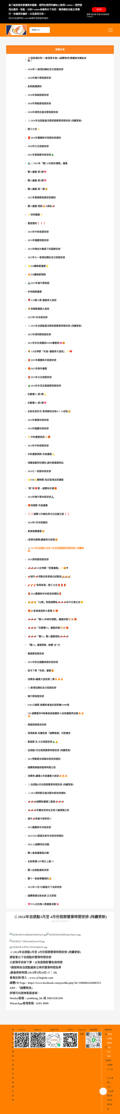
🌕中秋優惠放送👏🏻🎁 (39, 437)
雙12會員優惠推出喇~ (39, 853)
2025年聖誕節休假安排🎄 (41, 154)
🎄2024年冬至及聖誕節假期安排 (44, 385)
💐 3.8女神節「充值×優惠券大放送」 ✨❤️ (50, 351)
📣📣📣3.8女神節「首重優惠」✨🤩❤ (48, 568)
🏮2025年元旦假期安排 (40, 377)
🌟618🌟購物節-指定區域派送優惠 (46, 479)
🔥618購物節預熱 (37, 274)
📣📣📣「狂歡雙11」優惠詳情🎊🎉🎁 (48, 628)
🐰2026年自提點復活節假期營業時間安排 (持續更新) (55, 120)
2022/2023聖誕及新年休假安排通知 (45, 836)
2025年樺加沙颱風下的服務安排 (44, 249)
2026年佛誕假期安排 (38, 95)
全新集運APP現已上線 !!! (41, 861)
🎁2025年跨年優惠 (37, 368)
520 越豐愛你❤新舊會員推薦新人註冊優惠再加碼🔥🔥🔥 (56, 714)
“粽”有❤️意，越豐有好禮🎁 (42, 488)
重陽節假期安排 (36, 653)
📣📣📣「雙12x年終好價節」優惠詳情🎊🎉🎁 (52, 619)
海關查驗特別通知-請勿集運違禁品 (46, 463)
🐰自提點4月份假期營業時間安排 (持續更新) (51, 784)
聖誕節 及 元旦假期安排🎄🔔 (43, 742)
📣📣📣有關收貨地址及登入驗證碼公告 (48, 810)
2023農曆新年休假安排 (39, 827)
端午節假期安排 (36, 696)
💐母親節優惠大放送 (38, 309)
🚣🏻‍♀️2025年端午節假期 (38, 283)
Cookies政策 (28, 18)
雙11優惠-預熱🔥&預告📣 (41, 206)
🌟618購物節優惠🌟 (38, 266)
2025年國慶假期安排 (38, 240)
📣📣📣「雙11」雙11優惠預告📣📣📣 (48, 636)
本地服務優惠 (35, 291)
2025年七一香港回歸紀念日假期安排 (46, 257)
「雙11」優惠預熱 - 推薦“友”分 (44, 645)
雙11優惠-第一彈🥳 (38, 189)
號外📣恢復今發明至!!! (40, 818)
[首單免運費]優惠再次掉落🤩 (43, 539)
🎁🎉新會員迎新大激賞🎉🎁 (43, 611)
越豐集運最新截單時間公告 (42, 767)
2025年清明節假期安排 (39, 334)
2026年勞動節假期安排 (39, 103)
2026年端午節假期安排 (39, 78)
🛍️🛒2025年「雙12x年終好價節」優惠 (47, 163)
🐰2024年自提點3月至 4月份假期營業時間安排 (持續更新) (56, 549)
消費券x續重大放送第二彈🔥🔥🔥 (45, 679)
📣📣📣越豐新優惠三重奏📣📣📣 (46, 801)
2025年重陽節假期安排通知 (42, 197)
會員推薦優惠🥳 (36, 531)
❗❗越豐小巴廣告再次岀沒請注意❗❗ (49, 514)
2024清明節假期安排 (38, 559)
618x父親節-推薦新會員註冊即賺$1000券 (48, 705)
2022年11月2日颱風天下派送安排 (45, 887)
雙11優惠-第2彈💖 (37, 180)
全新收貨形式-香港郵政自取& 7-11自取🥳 (49, 411)
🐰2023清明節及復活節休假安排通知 (47, 793)
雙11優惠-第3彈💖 (37, 172)
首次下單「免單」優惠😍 (41, 670)
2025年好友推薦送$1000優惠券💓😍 (46, 343)
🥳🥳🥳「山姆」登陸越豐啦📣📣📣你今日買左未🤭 (55, 602)
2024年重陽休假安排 (38, 420)
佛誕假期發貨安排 (37, 724)
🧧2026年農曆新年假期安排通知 (44, 138)
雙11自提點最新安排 (38, 870)
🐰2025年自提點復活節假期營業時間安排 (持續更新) (55, 326)
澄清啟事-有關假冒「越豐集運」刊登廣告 (49, 733)
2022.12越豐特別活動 (38, 844)
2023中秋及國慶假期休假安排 (43, 662)
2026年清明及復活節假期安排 (43, 112)
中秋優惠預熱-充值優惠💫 (41, 454)
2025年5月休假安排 (38, 317)
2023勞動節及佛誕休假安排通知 (44, 759)
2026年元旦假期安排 (38, 146)
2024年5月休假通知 (38, 522)
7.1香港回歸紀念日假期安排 (42, 687)
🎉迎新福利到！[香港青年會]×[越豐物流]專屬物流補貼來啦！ (57, 59)
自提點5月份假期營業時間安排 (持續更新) (49, 750)
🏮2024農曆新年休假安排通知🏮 (45, 593)
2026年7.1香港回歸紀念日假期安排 (45, 69)
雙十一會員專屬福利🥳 (40, 878)
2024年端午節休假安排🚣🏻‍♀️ (41, 497)
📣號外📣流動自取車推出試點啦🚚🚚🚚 (49, 576)
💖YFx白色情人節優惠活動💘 (43, 904)
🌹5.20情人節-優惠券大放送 (42, 300)
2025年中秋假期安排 (38, 232)
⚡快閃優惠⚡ (35, 214)
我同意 (99, 9)
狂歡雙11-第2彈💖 (37, 403)
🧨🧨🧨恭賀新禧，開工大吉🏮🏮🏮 (47, 585)
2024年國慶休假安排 (38, 428)
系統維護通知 (35, 86)
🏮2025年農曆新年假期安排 (42, 360)
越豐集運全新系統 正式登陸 (42, 895)
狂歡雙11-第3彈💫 (37, 394)
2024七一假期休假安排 (39, 471)
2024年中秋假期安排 (38, 445)
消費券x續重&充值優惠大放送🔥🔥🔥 (48, 776)
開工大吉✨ (34, 129)
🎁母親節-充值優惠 (38, 505)
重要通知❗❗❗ (37, 223)
